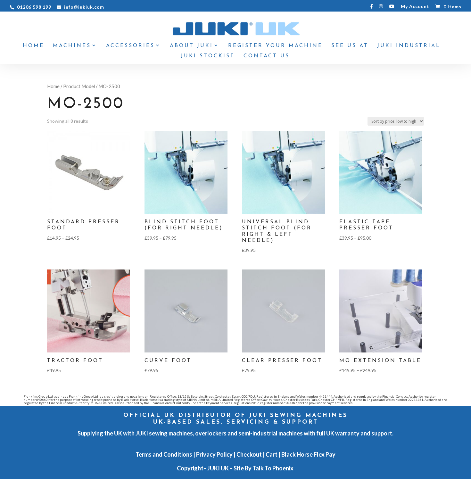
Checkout (249, 454)
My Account (415, 6)
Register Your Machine (275, 46)
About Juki (191, 46)
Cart (271, 454)
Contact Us (267, 56)
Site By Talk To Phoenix (264, 468)
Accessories (130, 46)
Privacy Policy (214, 454)
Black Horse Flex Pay (308, 454)
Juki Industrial (409, 46)
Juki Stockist (208, 56)
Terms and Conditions (164, 454)
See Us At (349, 46)
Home (33, 46)
